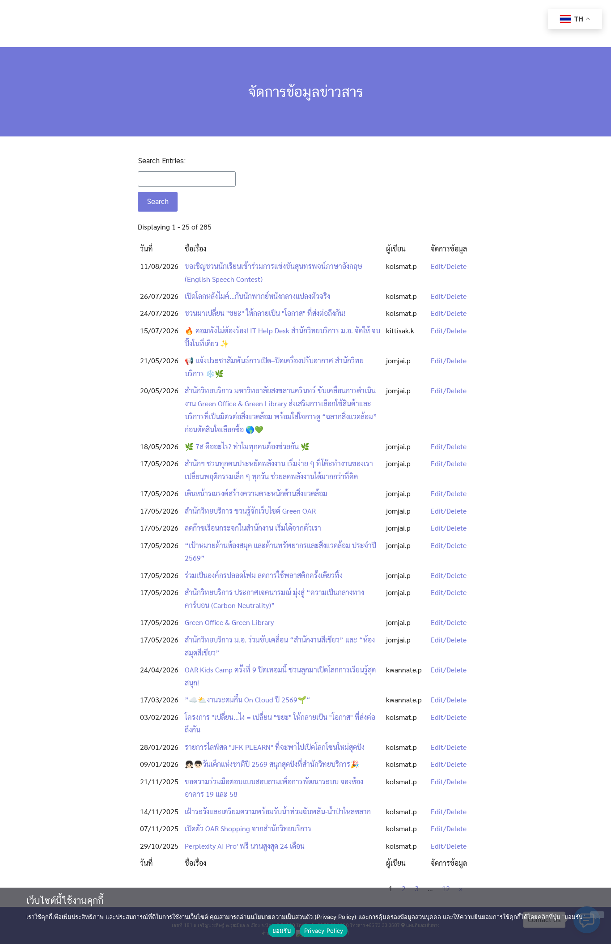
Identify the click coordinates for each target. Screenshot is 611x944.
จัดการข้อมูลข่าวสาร (305, 91)
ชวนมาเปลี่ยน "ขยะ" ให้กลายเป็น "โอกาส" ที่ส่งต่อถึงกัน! (265, 313)
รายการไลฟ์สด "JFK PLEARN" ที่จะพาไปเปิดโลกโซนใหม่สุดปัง (275, 747)
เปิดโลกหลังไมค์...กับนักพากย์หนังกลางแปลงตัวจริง (257, 296)
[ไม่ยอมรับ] (597, 914)
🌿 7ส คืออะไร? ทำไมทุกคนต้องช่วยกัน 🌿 (247, 446)
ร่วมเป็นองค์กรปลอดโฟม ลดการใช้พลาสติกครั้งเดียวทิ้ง (264, 575)
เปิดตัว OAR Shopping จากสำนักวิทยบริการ (248, 828)
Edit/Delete (449, 266)
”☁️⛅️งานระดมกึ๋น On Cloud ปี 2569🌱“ (247, 699)
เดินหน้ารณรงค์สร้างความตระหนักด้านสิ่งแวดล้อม (256, 493)
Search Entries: (162, 161)
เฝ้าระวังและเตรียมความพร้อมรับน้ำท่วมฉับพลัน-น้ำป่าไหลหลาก (278, 811)
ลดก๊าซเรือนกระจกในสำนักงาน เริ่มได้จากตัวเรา (253, 527)
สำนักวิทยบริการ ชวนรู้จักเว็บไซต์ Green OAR (250, 510)
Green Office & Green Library (229, 622)
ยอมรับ (281, 930)
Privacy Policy (324, 930)
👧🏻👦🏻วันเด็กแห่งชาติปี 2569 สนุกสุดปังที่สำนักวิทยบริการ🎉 (272, 764)
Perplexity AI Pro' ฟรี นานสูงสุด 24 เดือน (245, 845)
